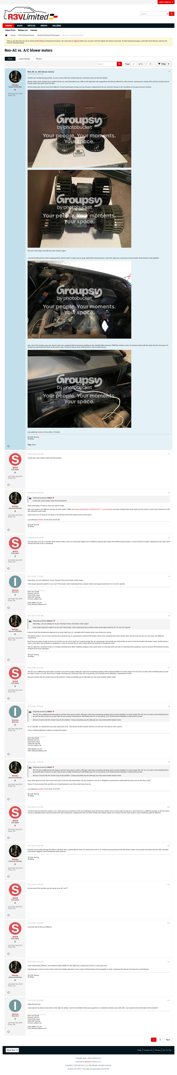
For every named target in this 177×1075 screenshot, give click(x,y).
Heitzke (40, 432)
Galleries (56, 26)
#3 (169, 493)
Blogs (19, 26)
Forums (8, 26)
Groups (44, 26)
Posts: (10, 95)
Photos (39, 59)
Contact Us (148, 1050)
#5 (169, 576)
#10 (168, 807)
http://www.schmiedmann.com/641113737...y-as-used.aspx (92, 509)
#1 (169, 71)
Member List (23, 30)
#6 (169, 616)
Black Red (11, 1050)
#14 (168, 962)
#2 (169, 454)
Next (168, 1040)
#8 (169, 706)
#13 (168, 923)
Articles (31, 26)
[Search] (171, 14)
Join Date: (11, 94)
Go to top (167, 1050)
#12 (168, 884)
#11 (169, 846)
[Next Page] (150, 64)
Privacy (158, 1050)
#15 (168, 1000)
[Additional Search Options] (167, 14)
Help (139, 1050)
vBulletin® (88, 1062)
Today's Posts (10, 30)
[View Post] (53, 498)
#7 (169, 668)
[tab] (10, 59)
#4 (169, 538)
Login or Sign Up (165, 2)
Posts (10, 59)
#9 (169, 762)
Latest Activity (24, 59)
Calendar (33, 30)
